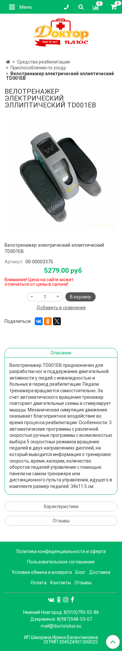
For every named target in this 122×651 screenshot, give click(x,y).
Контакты (60, 582)
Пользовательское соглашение (61, 561)
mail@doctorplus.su (61, 626)
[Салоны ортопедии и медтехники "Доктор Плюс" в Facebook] (72, 599)
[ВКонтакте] (39, 321)
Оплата (39, 582)
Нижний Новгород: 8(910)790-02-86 (61, 612)
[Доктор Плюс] (61, 33)
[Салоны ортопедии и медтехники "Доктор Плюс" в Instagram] (65, 599)
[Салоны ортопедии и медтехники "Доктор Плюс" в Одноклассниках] (59, 599)
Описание (61, 352)
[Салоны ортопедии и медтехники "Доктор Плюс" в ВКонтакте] (51, 599)
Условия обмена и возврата (42, 572)
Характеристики (61, 506)
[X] (57, 321)
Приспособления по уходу (38, 67)
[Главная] (8, 61)
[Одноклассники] (48, 321)
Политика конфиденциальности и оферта (61, 551)
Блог (80, 572)
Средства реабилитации (43, 61)
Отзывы (61, 520)
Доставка (99, 572)
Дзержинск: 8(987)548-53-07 (61, 619)
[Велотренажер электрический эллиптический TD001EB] (61, 174)
